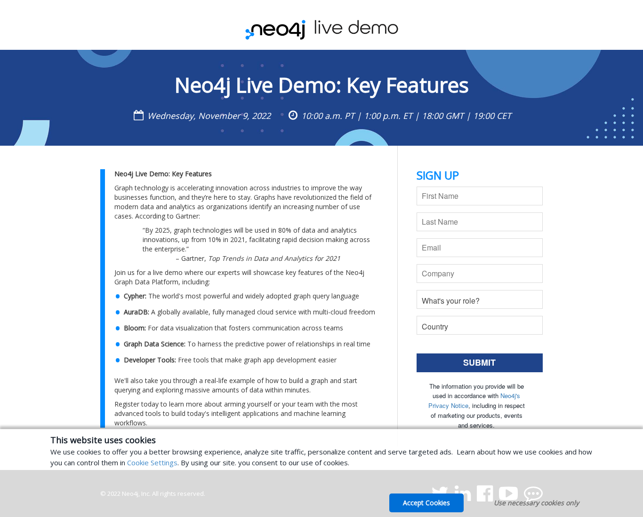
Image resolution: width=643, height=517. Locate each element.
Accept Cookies (426, 502)
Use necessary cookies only (536, 502)
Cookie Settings (152, 462)
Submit (479, 362)
